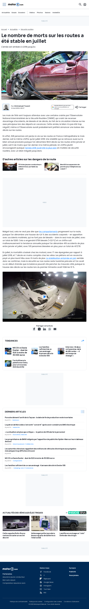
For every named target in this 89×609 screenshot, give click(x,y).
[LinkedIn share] (44, 329)
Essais (14, 12)
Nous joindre (74, 575)
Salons (47, 13)
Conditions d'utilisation (71, 601)
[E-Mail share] (55, 329)
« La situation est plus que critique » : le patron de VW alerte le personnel (35, 432)
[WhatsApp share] (49, 329)
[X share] (39, 329)
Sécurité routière (27, 29)
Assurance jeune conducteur (14, 577)
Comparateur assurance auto (14, 583)
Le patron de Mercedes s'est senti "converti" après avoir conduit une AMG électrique (40, 425)
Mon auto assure (9, 580)
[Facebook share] (34, 329)
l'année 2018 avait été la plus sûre (41, 148)
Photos (40, 13)
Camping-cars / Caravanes (23, 468)
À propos (72, 568)
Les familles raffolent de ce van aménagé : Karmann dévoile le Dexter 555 (35, 465)
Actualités (6, 12)
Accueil (4, 29)
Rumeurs (16, 420)
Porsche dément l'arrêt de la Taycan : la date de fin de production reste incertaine (39, 417)
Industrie (16, 427)
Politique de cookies (35, 601)
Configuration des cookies (53, 601)
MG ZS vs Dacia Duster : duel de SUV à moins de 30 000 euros (29, 458)
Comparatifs (17, 461)
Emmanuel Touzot (22, 106)
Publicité (72, 572)
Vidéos (32, 13)
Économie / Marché (20, 434)
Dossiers (21, 12)
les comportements (48, 231)
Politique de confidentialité (18, 601)
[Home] (16, 4)
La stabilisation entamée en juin (61, 258)
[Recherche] (80, 4)
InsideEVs (56, 13)
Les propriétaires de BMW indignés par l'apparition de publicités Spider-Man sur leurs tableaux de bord (44, 440)
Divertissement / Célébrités (23, 444)
